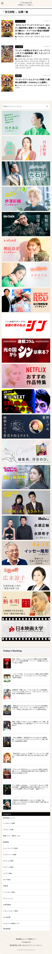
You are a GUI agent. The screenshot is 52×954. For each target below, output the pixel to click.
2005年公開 (38, 59)
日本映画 (37, 36)
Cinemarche (26, 2)
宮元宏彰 (29, 59)
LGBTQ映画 (7, 904)
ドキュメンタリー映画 (10, 911)
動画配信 (18, 76)
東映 (42, 36)
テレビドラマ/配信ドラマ (11, 923)
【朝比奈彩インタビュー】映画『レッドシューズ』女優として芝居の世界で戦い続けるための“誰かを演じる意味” (30, 755)
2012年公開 (34, 61)
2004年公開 (23, 66)
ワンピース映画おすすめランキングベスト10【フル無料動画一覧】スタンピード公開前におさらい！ (32, 53)
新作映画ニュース (9, 818)
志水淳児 (22, 68)
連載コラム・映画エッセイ (12, 836)
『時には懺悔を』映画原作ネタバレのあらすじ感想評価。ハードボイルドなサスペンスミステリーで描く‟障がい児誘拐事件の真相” (30, 739)
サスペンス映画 (8, 867)
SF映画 (5, 886)
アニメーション (20, 21)
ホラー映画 (6, 879)
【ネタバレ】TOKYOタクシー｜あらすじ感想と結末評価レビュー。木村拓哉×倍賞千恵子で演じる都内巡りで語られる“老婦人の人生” (30, 771)
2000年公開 (30, 63)
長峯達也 (46, 59)
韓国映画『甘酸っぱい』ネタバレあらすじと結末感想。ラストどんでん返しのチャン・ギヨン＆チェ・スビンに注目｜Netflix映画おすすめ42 (30, 691)
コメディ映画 (7, 873)
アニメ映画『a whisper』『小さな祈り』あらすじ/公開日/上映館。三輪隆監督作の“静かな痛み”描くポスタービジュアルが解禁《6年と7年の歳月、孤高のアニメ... (30, 787)
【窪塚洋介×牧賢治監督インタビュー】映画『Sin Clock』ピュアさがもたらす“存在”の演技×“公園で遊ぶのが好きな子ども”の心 (30, 802)
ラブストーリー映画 (9, 854)
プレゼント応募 (8, 829)
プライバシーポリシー (35, 945)
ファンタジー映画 (9, 892)
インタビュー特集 (9, 823)
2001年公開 (19, 61)
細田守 (28, 68)
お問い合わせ (22, 945)
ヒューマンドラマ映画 (10, 848)
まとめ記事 (19, 46)
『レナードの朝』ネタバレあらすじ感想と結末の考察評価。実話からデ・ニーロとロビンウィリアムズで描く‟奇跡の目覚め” (30, 675)
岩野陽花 (20, 36)
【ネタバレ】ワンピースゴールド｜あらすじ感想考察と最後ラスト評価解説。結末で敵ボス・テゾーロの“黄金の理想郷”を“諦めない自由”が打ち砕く (32, 29)
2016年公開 (29, 36)
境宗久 (26, 61)
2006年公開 (40, 66)
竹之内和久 (22, 63)
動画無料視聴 (42, 85)
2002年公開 (40, 63)
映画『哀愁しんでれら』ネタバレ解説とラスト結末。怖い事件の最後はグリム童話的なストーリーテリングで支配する (30, 723)
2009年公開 (21, 59)
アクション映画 (8, 861)
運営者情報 (6, 929)
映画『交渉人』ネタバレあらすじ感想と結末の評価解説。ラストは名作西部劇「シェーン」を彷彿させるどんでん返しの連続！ (30, 660)
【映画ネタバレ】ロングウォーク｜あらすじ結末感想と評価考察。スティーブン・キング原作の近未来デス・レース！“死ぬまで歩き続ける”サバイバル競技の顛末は (30, 707)
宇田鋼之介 (43, 61)
